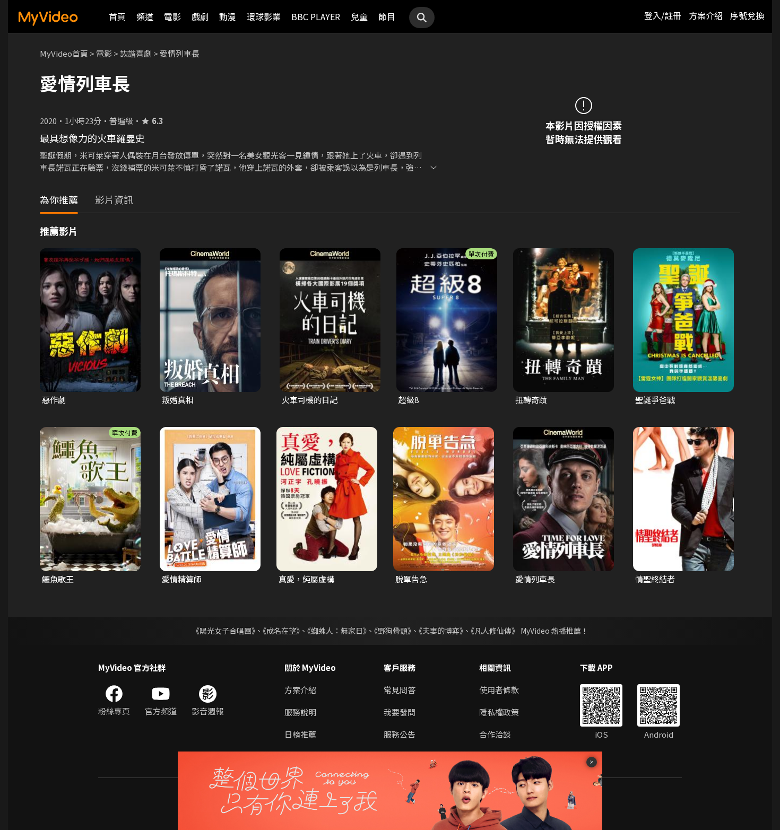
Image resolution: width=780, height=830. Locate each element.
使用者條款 (499, 689)
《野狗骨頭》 (392, 630)
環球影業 (264, 16)
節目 (386, 16)
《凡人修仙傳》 (495, 630)
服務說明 (300, 712)
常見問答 (399, 689)
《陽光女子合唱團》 (223, 630)
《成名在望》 (281, 630)
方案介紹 (706, 15)
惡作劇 (54, 399)
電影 (172, 16)
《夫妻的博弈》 (441, 630)
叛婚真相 (178, 399)
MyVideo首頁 (64, 53)
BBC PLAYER (315, 16)
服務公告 (399, 734)
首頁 (117, 16)
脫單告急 (411, 578)
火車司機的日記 (309, 399)
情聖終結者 (655, 578)
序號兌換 (747, 15)
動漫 (227, 16)
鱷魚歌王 (58, 578)
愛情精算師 (182, 578)
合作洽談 (495, 734)
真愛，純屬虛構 (306, 578)
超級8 (408, 399)
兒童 (359, 16)
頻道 (144, 16)
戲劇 (200, 16)
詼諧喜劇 (136, 53)
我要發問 (399, 712)
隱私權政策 (499, 712)
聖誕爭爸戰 (655, 399)
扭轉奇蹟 (531, 399)
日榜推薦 (300, 734)
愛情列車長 (535, 578)
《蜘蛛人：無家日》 (337, 630)
